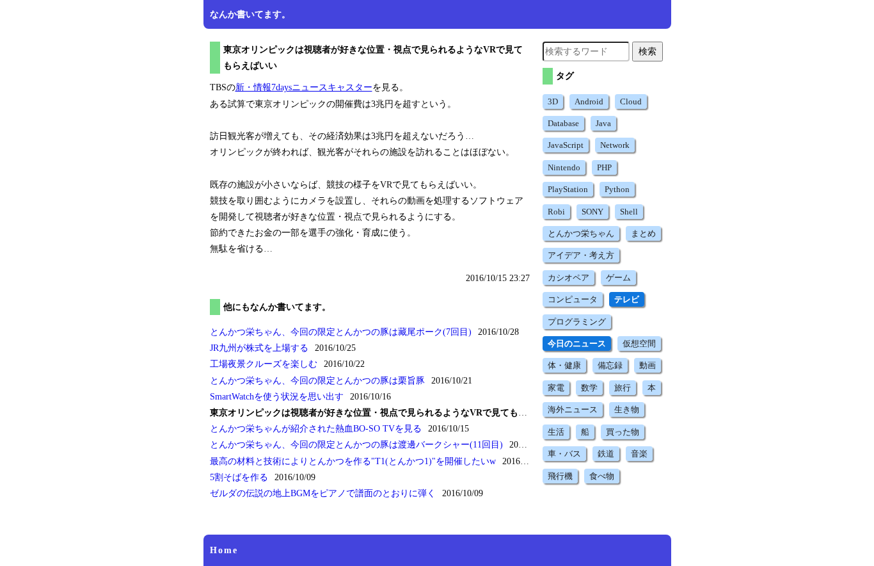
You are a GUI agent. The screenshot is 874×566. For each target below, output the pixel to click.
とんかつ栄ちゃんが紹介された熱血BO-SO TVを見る (316, 428)
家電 (556, 387)
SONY (592, 211)
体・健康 (564, 365)
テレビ (626, 299)
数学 (589, 387)
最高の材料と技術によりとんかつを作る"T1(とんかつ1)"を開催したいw (353, 461)
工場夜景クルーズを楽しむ (263, 364)
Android (589, 101)
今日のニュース (577, 343)
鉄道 (606, 453)
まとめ (643, 233)
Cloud (631, 101)
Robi (556, 211)
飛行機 (560, 476)
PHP (604, 167)
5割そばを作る (239, 477)
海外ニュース (573, 409)
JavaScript (566, 145)
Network (615, 145)
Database (563, 123)
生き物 (626, 409)
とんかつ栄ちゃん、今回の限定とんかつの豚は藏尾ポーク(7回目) (341, 332)
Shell (629, 211)
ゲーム (618, 277)
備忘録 (610, 365)
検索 (647, 51)
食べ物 (601, 476)
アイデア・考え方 (581, 255)
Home (224, 550)
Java (603, 123)
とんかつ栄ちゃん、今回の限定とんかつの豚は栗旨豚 (317, 380)
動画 (647, 365)
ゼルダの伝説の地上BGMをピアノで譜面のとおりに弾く (323, 493)
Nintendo (564, 167)
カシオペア (568, 277)
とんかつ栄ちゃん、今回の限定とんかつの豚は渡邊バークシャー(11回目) (356, 444)
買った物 (622, 432)
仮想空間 (639, 343)
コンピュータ (573, 299)
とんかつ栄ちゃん (581, 233)
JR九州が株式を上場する (259, 348)
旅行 (622, 387)
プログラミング (577, 322)
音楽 (639, 453)
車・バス (564, 453)
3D (553, 101)
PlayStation (568, 189)
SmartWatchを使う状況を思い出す (277, 396)
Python (617, 189)
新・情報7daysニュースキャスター (303, 87)
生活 (556, 432)
